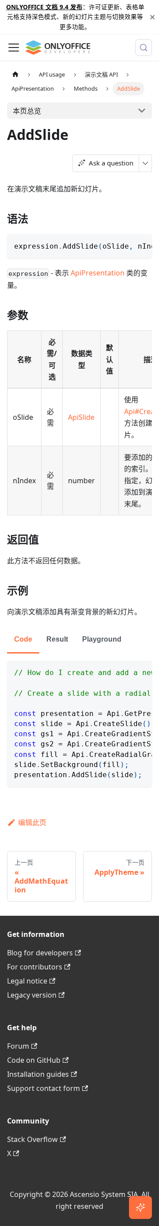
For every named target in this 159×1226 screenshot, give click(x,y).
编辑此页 (32, 822)
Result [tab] (57, 639)
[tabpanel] (79, 724)
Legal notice (27, 981)
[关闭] (152, 17)
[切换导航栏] (13, 47)
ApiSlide (81, 417)
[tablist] (79, 640)
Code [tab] (23, 639)
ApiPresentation (98, 273)
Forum (18, 1046)
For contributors (34, 967)
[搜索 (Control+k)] (143, 47)
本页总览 (27, 111)
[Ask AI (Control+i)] (140, 1207)
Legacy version (32, 995)
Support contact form (43, 1088)
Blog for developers (40, 953)
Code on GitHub (34, 1060)
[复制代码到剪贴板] (141, 245)
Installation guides (38, 1074)
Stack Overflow (32, 1139)
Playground (101, 639)
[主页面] (15, 74)
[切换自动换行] (124, 245)
